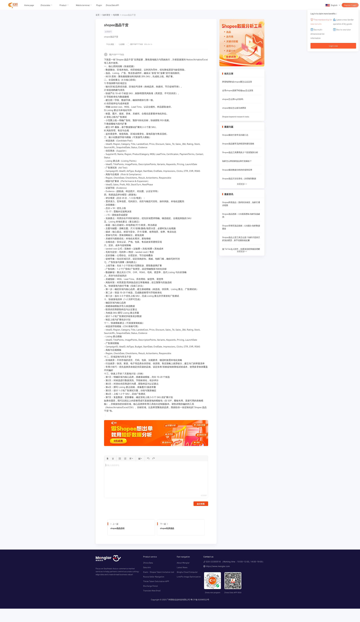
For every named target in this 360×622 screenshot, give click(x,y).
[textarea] (156, 479)
